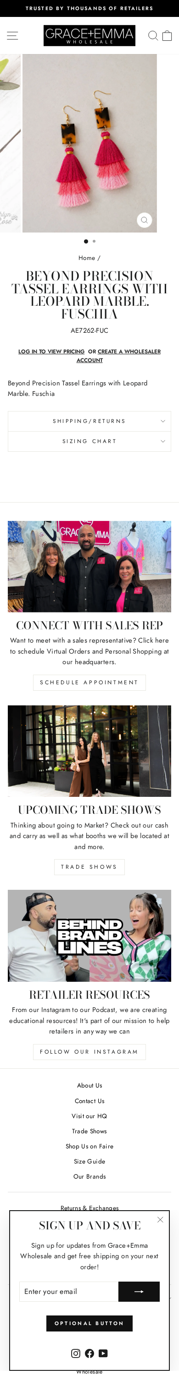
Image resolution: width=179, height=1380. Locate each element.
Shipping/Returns (89, 421)
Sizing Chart (89, 441)
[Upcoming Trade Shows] (89, 751)
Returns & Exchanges (90, 1207)
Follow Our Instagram (89, 1052)
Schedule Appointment (89, 682)
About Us (89, 1085)
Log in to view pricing (51, 351)
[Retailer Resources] (89, 935)
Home (86, 257)
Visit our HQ (89, 1115)
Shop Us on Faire (90, 1146)
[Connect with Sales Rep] (89, 566)
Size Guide (90, 1161)
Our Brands (89, 1176)
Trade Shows (89, 867)
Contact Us (90, 1100)
